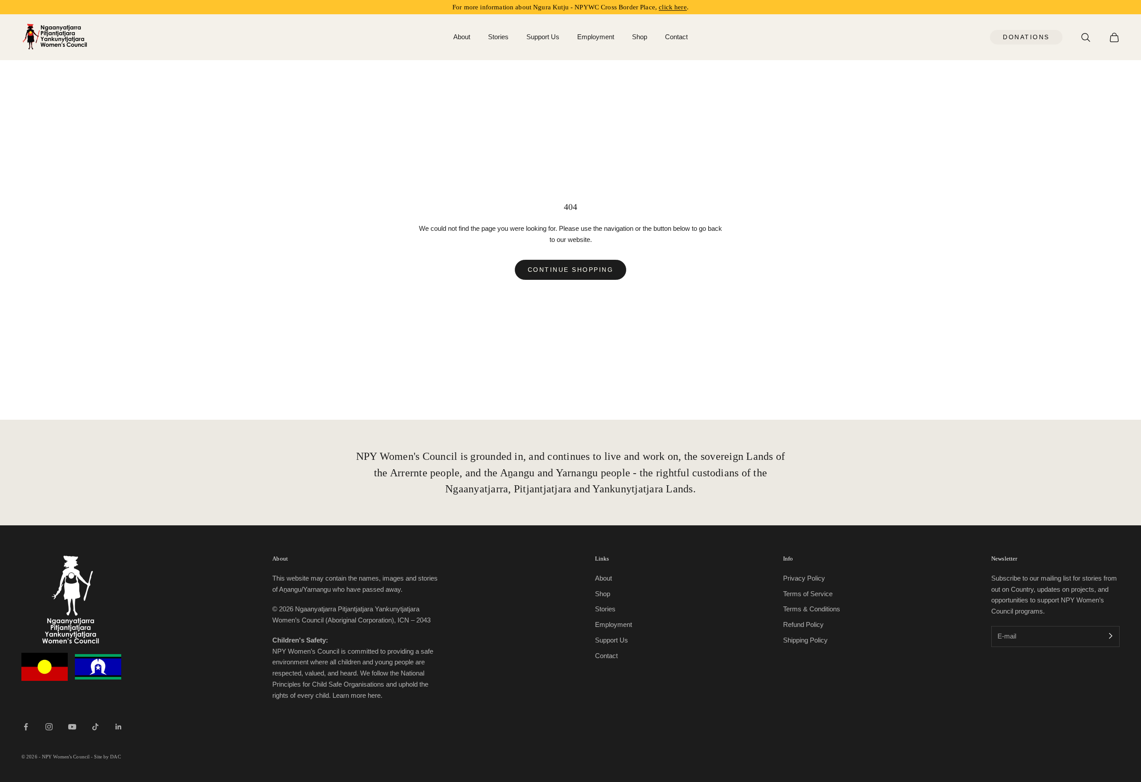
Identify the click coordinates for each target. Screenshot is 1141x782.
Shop (639, 37)
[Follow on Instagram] (49, 726)
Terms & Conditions (811, 609)
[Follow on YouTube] (72, 726)
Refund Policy (803, 624)
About (461, 37)
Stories (498, 37)
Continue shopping (571, 269)
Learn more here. (357, 695)
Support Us (542, 37)
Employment (595, 37)
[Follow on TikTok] (95, 726)
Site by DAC (107, 756)
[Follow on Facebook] (25, 726)
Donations (1026, 37)
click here (673, 7)
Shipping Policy (805, 640)
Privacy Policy (804, 578)
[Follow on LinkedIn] (118, 726)
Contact (676, 37)
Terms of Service (808, 594)
